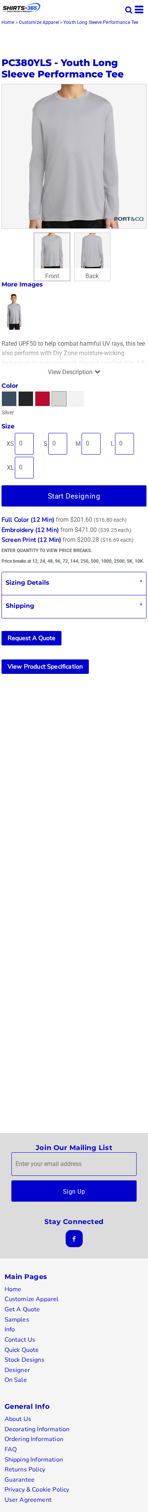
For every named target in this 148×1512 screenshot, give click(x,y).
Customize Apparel (39, 22)
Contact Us (20, 1340)
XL (10, 467)
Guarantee (20, 1480)
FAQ (11, 1449)
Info (10, 1329)
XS (10, 443)
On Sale (16, 1380)
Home (8, 22)
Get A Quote (22, 1309)
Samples (17, 1319)
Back (92, 276)
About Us (18, 1419)
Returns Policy (25, 1469)
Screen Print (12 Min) (31, 540)
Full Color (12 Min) (28, 520)
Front (52, 276)
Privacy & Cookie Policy (37, 1489)
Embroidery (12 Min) (30, 530)
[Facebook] (74, 1238)
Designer (17, 1370)
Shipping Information (34, 1459)
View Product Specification (45, 666)
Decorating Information (37, 1429)
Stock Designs (24, 1360)
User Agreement (28, 1500)
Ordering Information (34, 1439)
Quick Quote (22, 1350)
